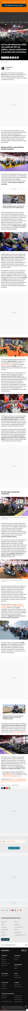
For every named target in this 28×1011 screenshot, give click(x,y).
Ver (14, 848)
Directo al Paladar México (6, 1001)
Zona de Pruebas (18, 927)
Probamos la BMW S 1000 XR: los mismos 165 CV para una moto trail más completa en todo (13, 207)
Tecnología (4, 927)
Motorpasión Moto (17, 977)
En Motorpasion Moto (7, 204)
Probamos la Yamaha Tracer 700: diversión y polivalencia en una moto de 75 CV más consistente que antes (13, 717)
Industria (9, 785)
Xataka (2, 957)
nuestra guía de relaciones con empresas (11, 776)
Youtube (12, 910)
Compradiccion (4, 988)
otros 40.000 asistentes (20, 732)
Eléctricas (3, 935)
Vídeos (3, 924)
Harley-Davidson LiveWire (7, 364)
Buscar (26, 945)
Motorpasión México (18, 1001)
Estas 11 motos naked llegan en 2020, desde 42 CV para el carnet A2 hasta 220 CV (14, 780)
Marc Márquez (17, 932)
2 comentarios (5, 57)
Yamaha (16, 929)
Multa (12, 22)
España (20, 22)
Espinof (15, 968)
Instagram (15, 910)
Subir (23, 950)
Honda (2, 932)
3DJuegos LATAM (17, 995)
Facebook (10, 58)
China (4, 22)
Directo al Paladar (4, 975)
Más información (4, 1009)
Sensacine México (17, 997)
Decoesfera (3, 986)
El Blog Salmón (17, 984)
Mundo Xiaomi (4, 965)
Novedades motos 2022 (19, 935)
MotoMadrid (16, 785)
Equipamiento (4, 929)
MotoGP (16, 922)
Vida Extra (16, 959)
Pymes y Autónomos (18, 986)
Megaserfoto (9, 774)
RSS (18, 910)
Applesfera (3, 961)
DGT (8, 22)
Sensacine (16, 966)
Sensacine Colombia (18, 999)
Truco (16, 22)
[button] (9, 67)
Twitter (13, 58)
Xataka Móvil (3, 959)
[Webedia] (5, 951)
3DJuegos (16, 957)
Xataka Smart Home (5, 963)
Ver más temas (5, 939)
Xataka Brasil (4, 997)
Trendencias (3, 984)
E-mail (18, 58)
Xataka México (4, 995)
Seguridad (16, 924)
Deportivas (3, 922)
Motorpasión (16, 975)
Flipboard (15, 58)
